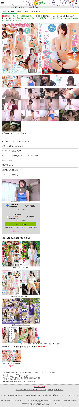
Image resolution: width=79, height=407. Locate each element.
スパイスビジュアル (15, 151)
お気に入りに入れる (22, 231)
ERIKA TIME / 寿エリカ (20, 267)
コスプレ (22, 155)
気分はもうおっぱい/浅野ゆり (11, 364)
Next (76, 48)
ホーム (4, 7)
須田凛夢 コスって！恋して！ (20, 296)
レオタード (30, 155)
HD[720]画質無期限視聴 (13, 205)
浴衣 (36, 155)
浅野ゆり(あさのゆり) (16, 146)
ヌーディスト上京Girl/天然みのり (21, 353)
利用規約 (50, 390)
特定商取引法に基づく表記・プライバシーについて (31, 390)
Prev (4, 48)
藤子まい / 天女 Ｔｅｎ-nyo (21, 325)
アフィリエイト (58, 390)
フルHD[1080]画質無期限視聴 (15, 216)
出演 (4, 146)
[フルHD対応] (12, 7)
